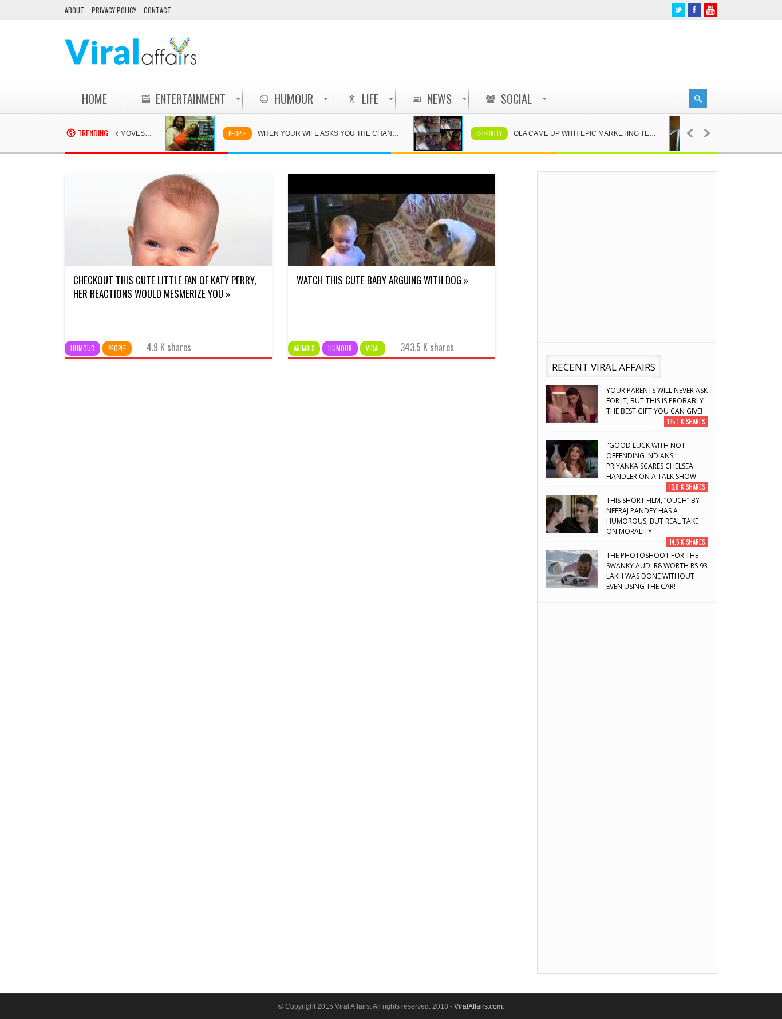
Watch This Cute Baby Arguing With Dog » (382, 280)
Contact (157, 10)
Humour (82, 348)
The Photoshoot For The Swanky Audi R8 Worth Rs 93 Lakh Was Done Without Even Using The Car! (657, 570)
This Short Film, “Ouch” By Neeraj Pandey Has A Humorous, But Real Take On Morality (653, 515)
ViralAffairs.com (478, 1006)
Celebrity (475, 133)
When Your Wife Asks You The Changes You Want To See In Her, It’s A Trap (321, 133)
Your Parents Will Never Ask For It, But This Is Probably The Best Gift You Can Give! (657, 400)
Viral (373, 348)
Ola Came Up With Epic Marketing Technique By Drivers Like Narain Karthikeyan (577, 133)
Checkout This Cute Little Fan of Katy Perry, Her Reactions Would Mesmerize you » (164, 287)
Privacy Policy (114, 10)
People (223, 133)
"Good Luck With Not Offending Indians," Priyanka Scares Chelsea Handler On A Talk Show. (652, 460)
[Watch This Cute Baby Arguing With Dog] (391, 262)
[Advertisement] (509, 51)
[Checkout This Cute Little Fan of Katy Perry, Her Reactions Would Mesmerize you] (168, 262)
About (74, 10)
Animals (304, 348)
